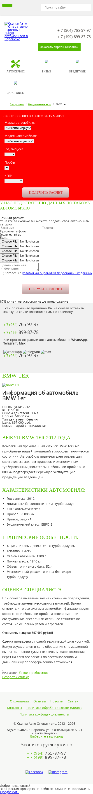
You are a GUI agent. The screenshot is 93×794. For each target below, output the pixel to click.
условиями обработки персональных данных (57, 273)
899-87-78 (74, 37)
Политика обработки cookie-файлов (53, 707)
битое (23, 672)
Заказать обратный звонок (59, 47)
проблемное (39, 672)
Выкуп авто (17, 104)
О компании (19, 701)
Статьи (73, 701)
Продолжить (9, 792)
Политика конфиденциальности (44, 714)
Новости (56, 701)
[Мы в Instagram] (58, 772)
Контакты (14, 707)
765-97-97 (74, 30)
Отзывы (39, 701)
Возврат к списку (15, 677)
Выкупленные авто (39, 104)
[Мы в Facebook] (34, 772)
